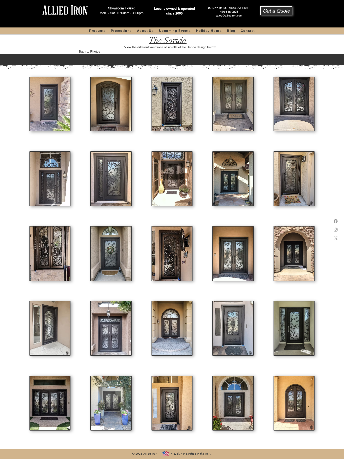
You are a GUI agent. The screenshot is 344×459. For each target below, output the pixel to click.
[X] (335, 237)
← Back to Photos (87, 51)
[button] (276, 10)
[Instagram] (335, 229)
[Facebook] (335, 221)
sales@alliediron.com (229, 15)
